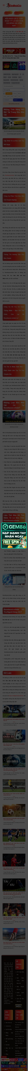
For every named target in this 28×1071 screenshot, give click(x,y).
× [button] (24, 525)
